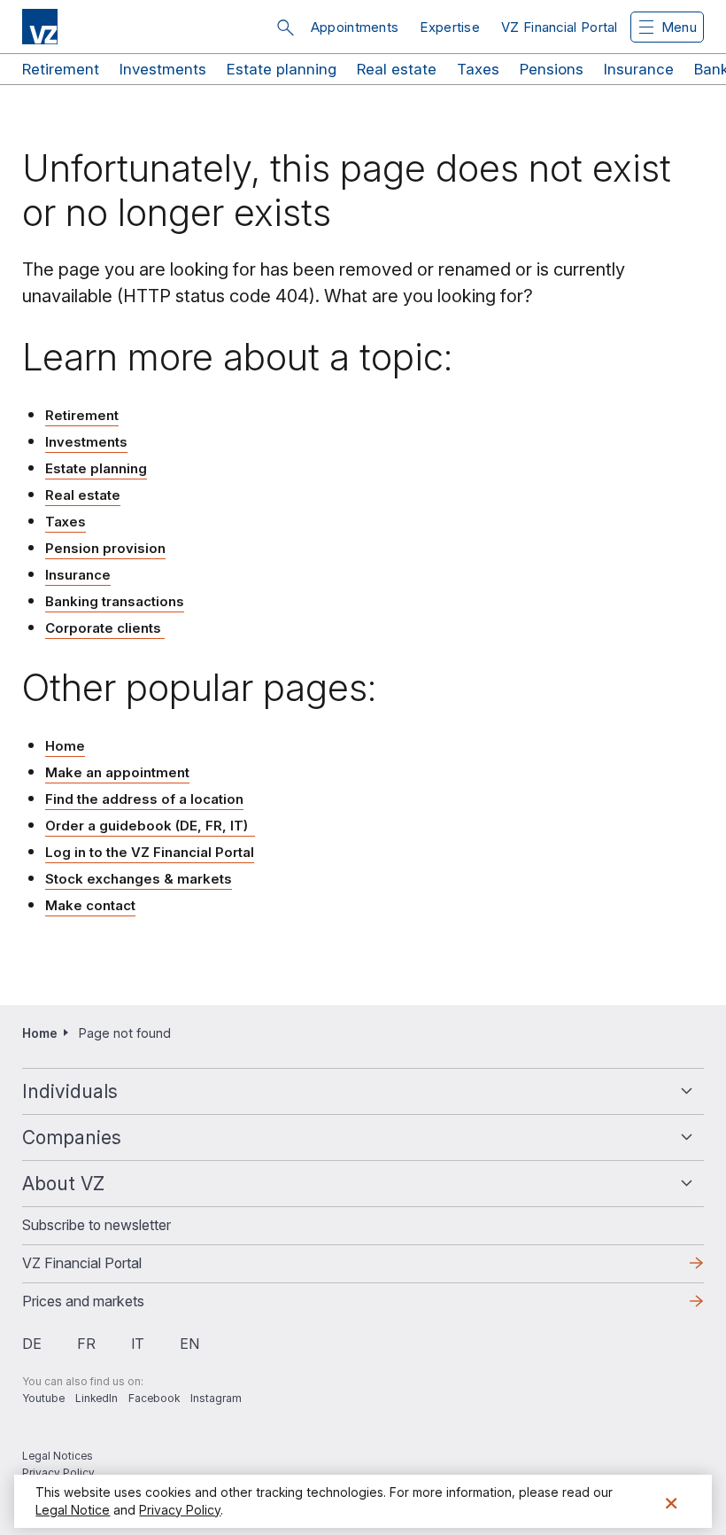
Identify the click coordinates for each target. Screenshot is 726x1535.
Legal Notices (57, 1455)
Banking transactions (114, 601)
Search (285, 27)
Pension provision (105, 548)
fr (86, 1343)
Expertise (450, 27)
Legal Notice (72, 1509)
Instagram (216, 1398)
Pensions (551, 69)
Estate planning (281, 69)
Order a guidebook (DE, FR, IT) (150, 825)
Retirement (60, 69)
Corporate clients (105, 627)
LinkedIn (96, 1398)
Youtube (43, 1398)
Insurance (639, 69)
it (137, 1343)
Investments (163, 69)
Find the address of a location (144, 799)
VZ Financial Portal (559, 27)
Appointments (355, 27)
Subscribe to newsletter (96, 1225)
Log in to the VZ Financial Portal (149, 852)
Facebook (154, 1398)
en (189, 1343)
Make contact (90, 905)
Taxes (478, 69)
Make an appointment (117, 772)
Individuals (70, 1091)
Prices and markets (111, 1306)
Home (65, 745)
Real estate (396, 69)
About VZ (63, 1184)
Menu (679, 27)
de (32, 1343)
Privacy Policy (58, 1472)
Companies (71, 1137)
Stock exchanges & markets (138, 878)
